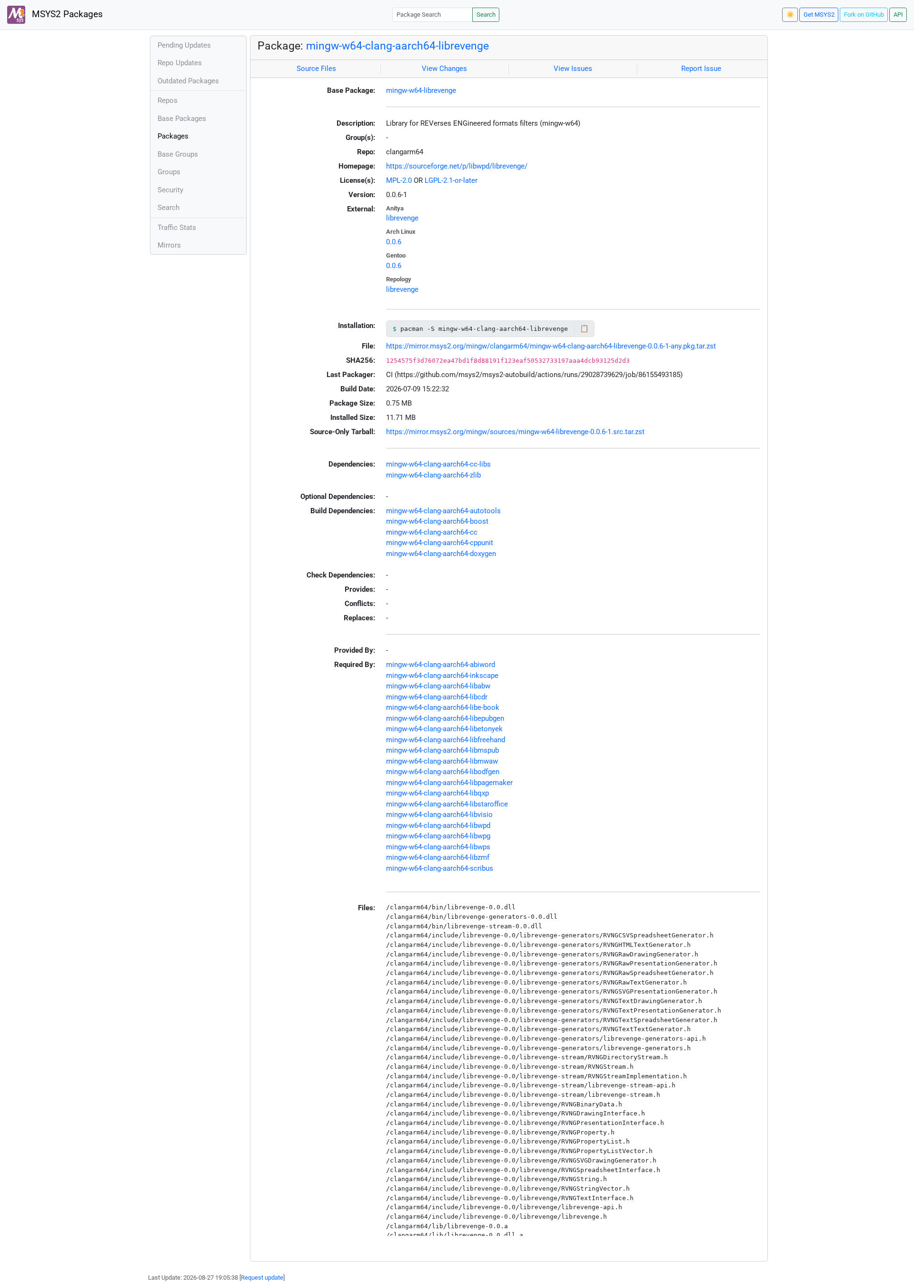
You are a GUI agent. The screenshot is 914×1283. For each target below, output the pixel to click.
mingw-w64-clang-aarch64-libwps (438, 847)
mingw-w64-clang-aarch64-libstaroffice (447, 804)
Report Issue (701, 68)
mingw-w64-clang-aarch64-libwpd (438, 825)
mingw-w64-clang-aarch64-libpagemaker (449, 782)
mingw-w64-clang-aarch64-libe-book (442, 707)
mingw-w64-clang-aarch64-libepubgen (445, 718)
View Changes (444, 68)
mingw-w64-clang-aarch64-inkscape (442, 675)
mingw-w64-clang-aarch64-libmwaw (442, 761)
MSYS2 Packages (66, 14)
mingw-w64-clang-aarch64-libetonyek (444, 729)
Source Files (316, 68)
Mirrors (169, 245)
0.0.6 (393, 242)
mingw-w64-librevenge (421, 90)
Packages (173, 136)
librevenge (402, 218)
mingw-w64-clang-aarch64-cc (431, 532)
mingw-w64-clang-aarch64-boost (437, 521)
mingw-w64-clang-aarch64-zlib (433, 475)
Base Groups (178, 154)
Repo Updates (180, 63)
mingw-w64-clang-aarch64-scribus (439, 868)
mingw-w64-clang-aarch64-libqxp (437, 793)
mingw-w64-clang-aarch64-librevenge (397, 46)
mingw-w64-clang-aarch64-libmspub (442, 750)
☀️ (790, 14)
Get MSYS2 (819, 14)
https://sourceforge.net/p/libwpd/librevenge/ (456, 166)
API (898, 14)
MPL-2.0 (399, 180)
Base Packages (182, 118)
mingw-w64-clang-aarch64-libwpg (438, 836)
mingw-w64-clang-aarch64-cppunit (439, 542)
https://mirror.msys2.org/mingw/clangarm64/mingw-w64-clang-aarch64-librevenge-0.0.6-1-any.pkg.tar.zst (551, 346)
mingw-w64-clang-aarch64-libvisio (439, 814)
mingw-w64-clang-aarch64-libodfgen (442, 771)
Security (170, 190)
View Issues (573, 68)
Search (486, 14)
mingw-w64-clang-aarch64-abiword (440, 664)
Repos (168, 100)
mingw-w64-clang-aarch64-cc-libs (438, 464)
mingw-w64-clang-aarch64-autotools (443, 511)
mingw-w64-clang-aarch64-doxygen (441, 553)
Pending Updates (184, 45)
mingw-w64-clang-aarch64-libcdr (436, 697)
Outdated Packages (188, 81)
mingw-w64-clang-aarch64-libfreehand (445, 740)
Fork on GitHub (864, 14)
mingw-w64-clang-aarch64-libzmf (437, 857)
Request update (262, 1277)
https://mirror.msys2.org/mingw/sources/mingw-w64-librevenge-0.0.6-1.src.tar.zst (515, 432)
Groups (169, 172)
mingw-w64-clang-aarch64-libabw (438, 686)
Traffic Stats (177, 227)
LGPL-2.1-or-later (451, 180)
